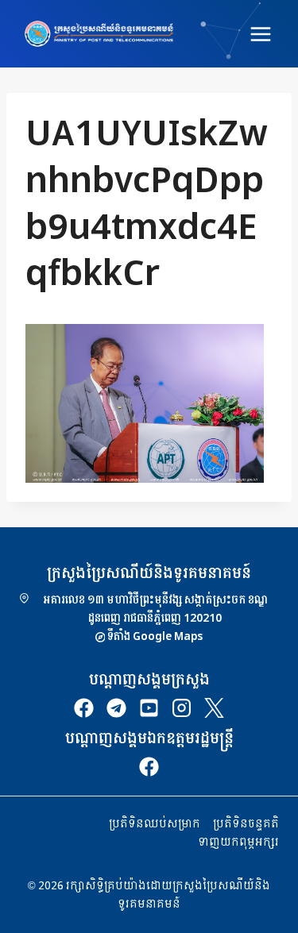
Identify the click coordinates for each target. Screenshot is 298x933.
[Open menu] (260, 33)
